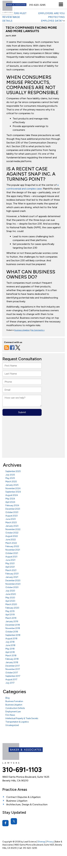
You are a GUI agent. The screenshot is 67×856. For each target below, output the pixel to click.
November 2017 (12, 669)
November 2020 (13, 584)
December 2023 (12, 509)
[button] (37, 5)
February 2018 (12, 659)
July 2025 (10, 475)
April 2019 (10, 614)
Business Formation (14, 701)
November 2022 (12, 529)
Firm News (10, 715)
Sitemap (41, 841)
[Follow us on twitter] (17, 347)
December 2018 (12, 625)
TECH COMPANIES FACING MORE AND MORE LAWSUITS (31, 29)
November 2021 (12, 550)
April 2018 (10, 652)
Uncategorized (12, 725)
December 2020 (12, 580)
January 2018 (11, 662)
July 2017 (9, 683)
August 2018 (11, 638)
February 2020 (12, 608)
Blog (7, 698)
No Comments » (38, 330)
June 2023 (10, 519)
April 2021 (10, 567)
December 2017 (12, 666)
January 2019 (11, 621)
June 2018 (10, 645)
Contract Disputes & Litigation (23, 797)
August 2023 (11, 516)
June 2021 (10, 560)
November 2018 (12, 628)
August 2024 (11, 495)
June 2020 (10, 594)
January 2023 (11, 526)
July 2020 (10, 591)
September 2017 (12, 676)
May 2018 (9, 649)
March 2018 (10, 655)
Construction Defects (15, 708)
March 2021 (10, 570)
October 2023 (11, 512)
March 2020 (11, 604)
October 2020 (12, 587)
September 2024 (13, 492)
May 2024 (10, 498)
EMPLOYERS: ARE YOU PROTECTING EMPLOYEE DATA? (51, 17)
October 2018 (11, 632)
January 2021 (11, 577)
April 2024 (10, 502)
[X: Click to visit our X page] (14, 821)
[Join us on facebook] (12, 347)
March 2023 (11, 522)
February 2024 (12, 505)
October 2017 (11, 672)
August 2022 (11, 536)
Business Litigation (22, 330)
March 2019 (10, 618)
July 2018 (9, 642)
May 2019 (9, 611)
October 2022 (11, 533)
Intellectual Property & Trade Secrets (21, 718)
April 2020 (10, 601)
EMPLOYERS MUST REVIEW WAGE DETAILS (14, 17)
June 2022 (10, 539)
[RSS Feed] (6, 347)
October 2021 (11, 553)
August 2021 (11, 556)
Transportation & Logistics (17, 722)
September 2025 (13, 471)
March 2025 (11, 481)
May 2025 (10, 478)
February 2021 (12, 574)
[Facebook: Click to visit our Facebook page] (5, 823)
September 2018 (12, 635)
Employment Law (13, 711)
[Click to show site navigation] (61, 4)
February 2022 (12, 546)
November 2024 (13, 488)
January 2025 (12, 485)
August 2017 (11, 679)
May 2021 (9, 563)
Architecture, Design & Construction (27, 804)
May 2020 (10, 597)
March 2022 (11, 543)
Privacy (50, 841)
